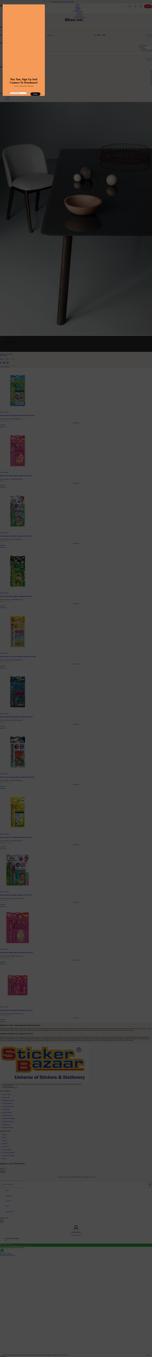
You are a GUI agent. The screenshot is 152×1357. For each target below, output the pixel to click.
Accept (147, 1355)
